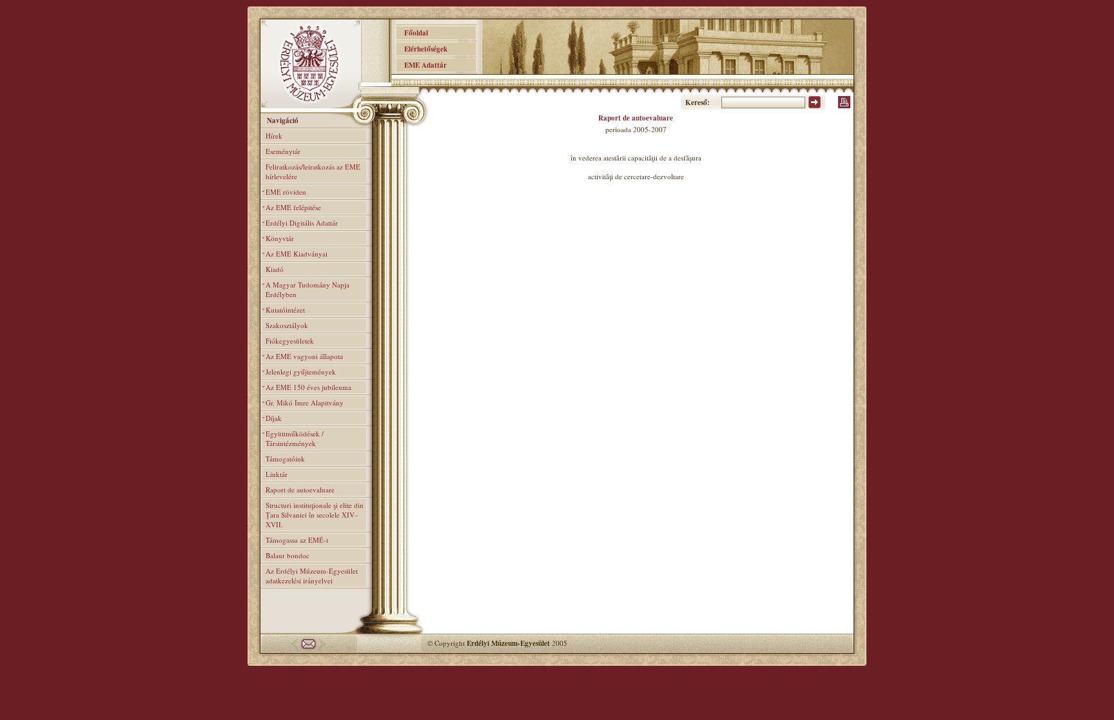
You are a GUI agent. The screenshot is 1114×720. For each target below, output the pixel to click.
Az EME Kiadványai (296, 253)
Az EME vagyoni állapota (304, 356)
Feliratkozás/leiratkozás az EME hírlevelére (313, 171)
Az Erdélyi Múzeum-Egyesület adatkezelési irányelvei (312, 575)
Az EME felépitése (293, 207)
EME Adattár (421, 65)
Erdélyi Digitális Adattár (302, 223)
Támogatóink (285, 458)
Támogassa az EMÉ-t (297, 540)
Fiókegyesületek (290, 340)
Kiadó (275, 269)
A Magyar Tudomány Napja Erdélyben (307, 289)
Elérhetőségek (421, 49)
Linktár (277, 474)
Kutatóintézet (285, 310)
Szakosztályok (287, 325)
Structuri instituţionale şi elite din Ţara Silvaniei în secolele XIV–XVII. (315, 514)
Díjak (274, 418)
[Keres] (814, 106)
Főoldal (412, 33)
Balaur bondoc (287, 555)
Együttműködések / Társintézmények (295, 438)
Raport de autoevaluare (300, 489)
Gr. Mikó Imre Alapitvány (305, 402)
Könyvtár (280, 238)
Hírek (274, 136)
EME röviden (286, 192)
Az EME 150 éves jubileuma (308, 387)
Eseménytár (283, 151)
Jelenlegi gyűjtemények (301, 371)
